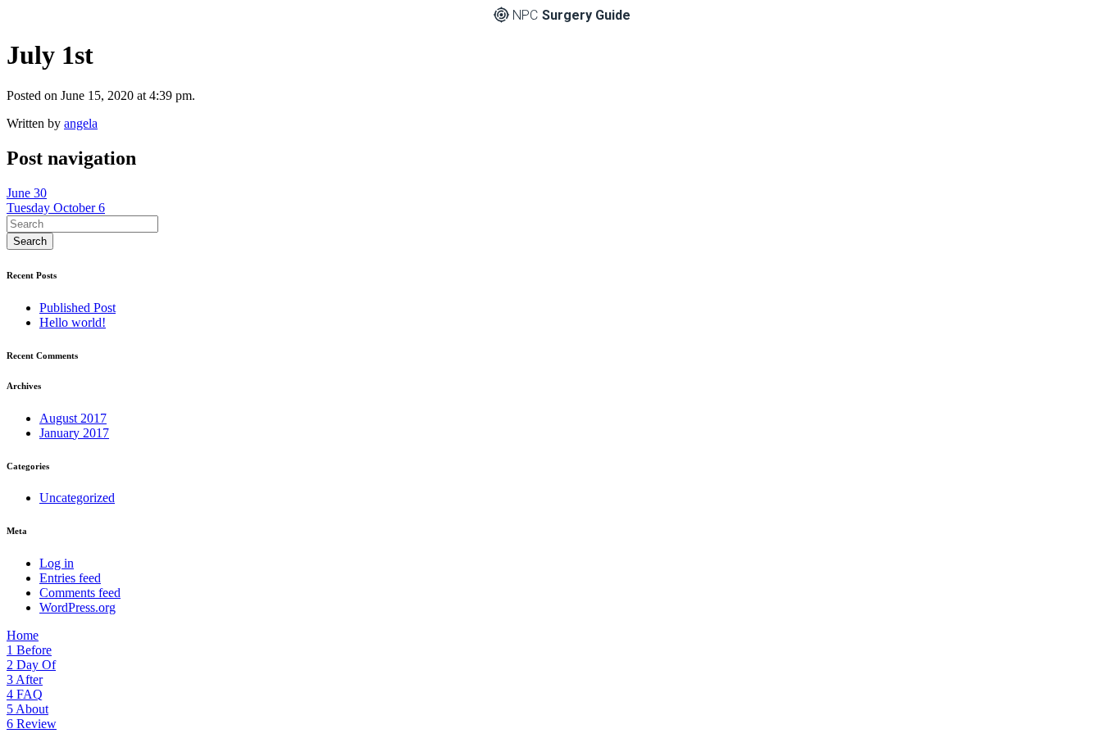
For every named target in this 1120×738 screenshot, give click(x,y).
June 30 (27, 193)
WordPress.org (77, 607)
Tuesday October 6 (56, 208)
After (25, 679)
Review (32, 724)
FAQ (25, 694)
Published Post (77, 308)
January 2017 (74, 433)
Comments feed (80, 593)
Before (29, 650)
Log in (56, 563)
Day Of (31, 665)
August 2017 (73, 418)
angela (81, 123)
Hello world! (72, 322)
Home (23, 635)
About (27, 709)
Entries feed (70, 578)
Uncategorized (77, 498)
